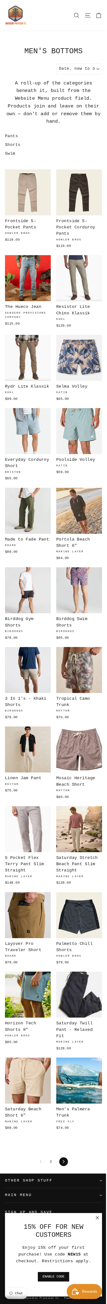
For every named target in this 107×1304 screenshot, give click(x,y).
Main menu (18, 1195)
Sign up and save (29, 1212)
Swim (10, 153)
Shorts (13, 145)
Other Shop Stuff (29, 1181)
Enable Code (53, 1277)
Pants (11, 136)
